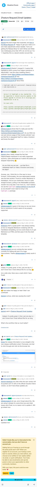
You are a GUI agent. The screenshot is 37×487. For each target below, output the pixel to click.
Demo (24, 7)
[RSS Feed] (2, 24)
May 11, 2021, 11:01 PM (22, 265)
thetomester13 (7, 40)
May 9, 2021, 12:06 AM (28, 40)
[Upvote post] (31, 57)
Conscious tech (5, 327)
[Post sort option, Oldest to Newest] (3, 29)
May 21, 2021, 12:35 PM (28, 379)
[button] (2, 484)
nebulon (5, 203)
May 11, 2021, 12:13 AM (22, 126)
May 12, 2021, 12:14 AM (28, 287)
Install (33, 7)
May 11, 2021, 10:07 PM (23, 246)
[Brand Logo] (4, 5)
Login (11, 473)
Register (5, 473)
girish (5, 37)
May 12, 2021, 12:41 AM (17, 308)
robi (4, 308)
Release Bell (12, 21)
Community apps (28, 5)
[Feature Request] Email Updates (21, 311)
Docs (28, 7)
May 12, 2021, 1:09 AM (22, 339)
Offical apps (30, 3)
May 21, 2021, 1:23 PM (23, 420)
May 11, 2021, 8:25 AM (23, 203)
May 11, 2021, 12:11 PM (27, 223)
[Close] (34, 440)
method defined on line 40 (24, 187)
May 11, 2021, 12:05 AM (22, 65)
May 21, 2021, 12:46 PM (23, 398)
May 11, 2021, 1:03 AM (27, 151)
